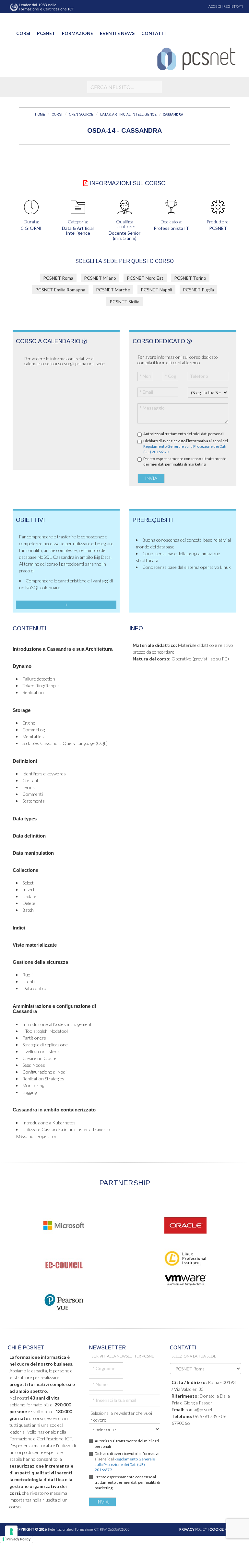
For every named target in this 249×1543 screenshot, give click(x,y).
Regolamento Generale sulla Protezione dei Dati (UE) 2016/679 (125, 1464)
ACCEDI (214, 6)
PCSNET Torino (190, 278)
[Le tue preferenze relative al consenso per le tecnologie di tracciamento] (11, 1532)
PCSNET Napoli (156, 289)
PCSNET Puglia (198, 289)
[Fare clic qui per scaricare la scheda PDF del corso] (85, 183)
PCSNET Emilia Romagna (60, 289)
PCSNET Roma (58, 278)
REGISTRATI (233, 6)
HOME (40, 114)
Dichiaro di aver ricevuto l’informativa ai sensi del (185, 446)
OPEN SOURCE (81, 114)
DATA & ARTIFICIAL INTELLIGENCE (128, 114)
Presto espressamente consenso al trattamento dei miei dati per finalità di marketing (184, 461)
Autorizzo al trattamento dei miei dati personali (183, 433)
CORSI (57, 114)
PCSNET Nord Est (145, 278)
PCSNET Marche (113, 289)
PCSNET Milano (100, 278)
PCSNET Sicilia (124, 301)
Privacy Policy (18, 1539)
